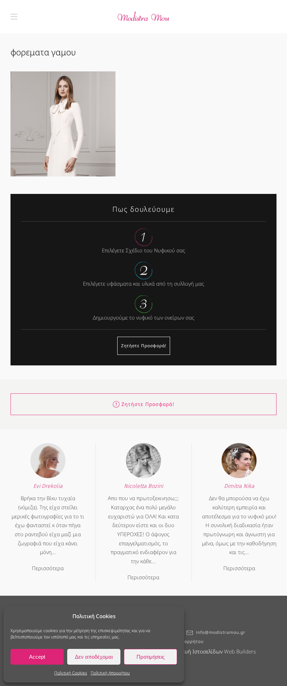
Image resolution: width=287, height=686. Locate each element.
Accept (37, 657)
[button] (14, 16)
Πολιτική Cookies (70, 673)
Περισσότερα (48, 568)
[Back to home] (143, 16)
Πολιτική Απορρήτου (110, 673)
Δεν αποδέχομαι (94, 657)
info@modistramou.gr (220, 632)
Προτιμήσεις (150, 657)
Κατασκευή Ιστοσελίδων (194, 651)
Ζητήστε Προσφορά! (143, 346)
